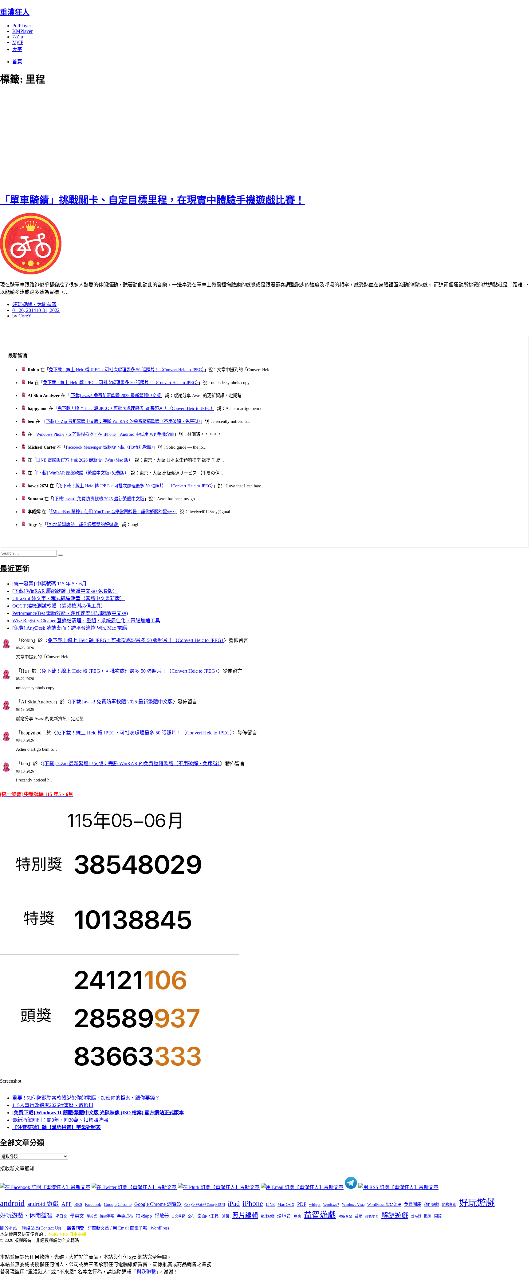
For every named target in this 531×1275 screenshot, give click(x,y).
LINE (270, 1204)
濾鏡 (226, 1216)
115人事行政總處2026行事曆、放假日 (52, 1105)
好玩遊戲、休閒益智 (34, 304)
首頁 (17, 61)
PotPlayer (21, 25)
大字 (17, 49)
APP (66, 1204)
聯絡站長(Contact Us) (41, 1228)
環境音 (284, 1216)
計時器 (416, 1216)
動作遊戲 (431, 1204)
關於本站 (8, 1228)
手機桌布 (125, 1216)
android (12, 1203)
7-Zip (17, 36)
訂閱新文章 (98, 1228)
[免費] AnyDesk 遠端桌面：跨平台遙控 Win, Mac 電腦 (69, 628)
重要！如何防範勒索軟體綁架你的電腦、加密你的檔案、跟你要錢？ (86, 1097)
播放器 (162, 1215)
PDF (301, 1204)
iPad (234, 1203)
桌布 (191, 1216)
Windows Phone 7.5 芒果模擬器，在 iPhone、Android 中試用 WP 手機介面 (105, 434)
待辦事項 (107, 1216)
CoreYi (25, 315)
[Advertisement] (110, 138)
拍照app (144, 1216)
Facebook (93, 1204)
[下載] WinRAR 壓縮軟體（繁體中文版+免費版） (81, 472)
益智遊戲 (320, 1214)
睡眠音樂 (345, 1216)
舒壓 (358, 1216)
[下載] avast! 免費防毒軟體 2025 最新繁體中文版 (115, 395)
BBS (78, 1204)
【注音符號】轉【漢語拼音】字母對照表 (56, 1127)
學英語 (92, 1216)
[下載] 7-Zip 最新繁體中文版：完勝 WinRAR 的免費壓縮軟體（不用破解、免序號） (122, 421)
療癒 (297, 1216)
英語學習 (372, 1216)
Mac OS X (285, 1204)
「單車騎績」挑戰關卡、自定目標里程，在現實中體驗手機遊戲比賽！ (152, 200)
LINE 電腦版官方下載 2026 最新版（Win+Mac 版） (83, 460)
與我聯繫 (146, 1271)
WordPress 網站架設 (384, 1204)
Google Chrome (118, 1204)
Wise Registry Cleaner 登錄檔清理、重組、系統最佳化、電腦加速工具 (86, 620)
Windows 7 (331, 1204)
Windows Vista (353, 1204)
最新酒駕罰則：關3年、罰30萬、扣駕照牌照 (60, 1120)
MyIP (17, 42)
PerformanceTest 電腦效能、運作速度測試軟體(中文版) (70, 613)
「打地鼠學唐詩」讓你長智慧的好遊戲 (82, 524)
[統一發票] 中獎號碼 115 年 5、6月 (49, 583)
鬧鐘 (438, 1216)
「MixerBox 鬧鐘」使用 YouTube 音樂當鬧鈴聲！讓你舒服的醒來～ (112, 511)
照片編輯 (245, 1215)
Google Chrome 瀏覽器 (158, 1204)
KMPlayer (22, 31)
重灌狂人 (15, 12)
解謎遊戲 (394, 1215)
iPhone (252, 1203)
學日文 (61, 1216)
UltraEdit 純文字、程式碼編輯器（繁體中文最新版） (68, 598)
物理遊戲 (267, 1216)
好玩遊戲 (477, 1203)
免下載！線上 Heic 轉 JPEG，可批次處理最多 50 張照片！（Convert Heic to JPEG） (126, 369)
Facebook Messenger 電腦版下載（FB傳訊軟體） (109, 447)
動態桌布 (449, 1204)
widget (315, 1204)
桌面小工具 (208, 1216)
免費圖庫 (412, 1204)
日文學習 (178, 1216)
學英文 (77, 1216)
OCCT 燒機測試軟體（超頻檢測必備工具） (59, 605)
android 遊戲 (43, 1204)
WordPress (160, 1228)
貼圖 (427, 1216)
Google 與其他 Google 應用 (204, 1204)
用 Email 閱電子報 (130, 1228)
